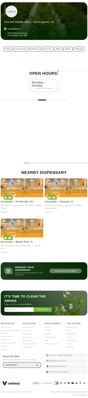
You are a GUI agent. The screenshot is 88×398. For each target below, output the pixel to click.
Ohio (69, 330)
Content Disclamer (80, 395)
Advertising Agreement (78, 392)
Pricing (3, 346)
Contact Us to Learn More (65, 271)
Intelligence (27, 347)
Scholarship (28, 340)
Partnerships (50, 337)
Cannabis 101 (28, 327)
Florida (70, 344)
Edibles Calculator (8, 343)
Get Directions (21, 49)
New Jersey (71, 340)
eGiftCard (5, 349)
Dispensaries (6, 336)
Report (68, 49)
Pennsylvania (72, 327)
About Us (48, 327)
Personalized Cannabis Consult (10, 332)
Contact (48, 330)
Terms (53, 392)
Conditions (27, 330)
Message (79, 49)
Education (5, 339)
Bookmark (47, 49)
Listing (8, 49)
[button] (22, 365)
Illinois (69, 337)
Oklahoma (71, 334)
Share (58, 49)
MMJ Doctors (6, 327)
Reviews (34, 49)
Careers (48, 334)
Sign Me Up (42, 310)
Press (47, 340)
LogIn (35, 383)
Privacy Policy (62, 392)
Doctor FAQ (27, 337)
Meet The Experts (30, 344)
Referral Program (52, 344)
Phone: (60, 355)
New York (70, 347)
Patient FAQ (27, 334)
